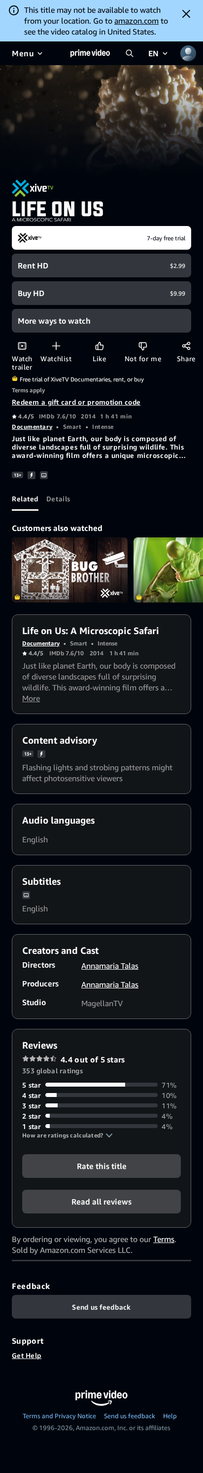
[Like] (99, 345)
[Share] (186, 345)
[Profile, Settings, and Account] (188, 53)
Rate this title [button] (102, 1166)
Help (170, 1416)
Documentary (32, 426)
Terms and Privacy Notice (59, 1416)
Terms (163, 1239)
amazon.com (136, 21)
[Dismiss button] (186, 14)
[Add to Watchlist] (56, 345)
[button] (67, 1135)
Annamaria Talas (109, 966)
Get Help (26, 1355)
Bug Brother (70, 570)
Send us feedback (129, 1416)
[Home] (90, 53)
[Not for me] (142, 345)
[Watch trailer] (22, 345)
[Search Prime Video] (129, 53)
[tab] (25, 499)
